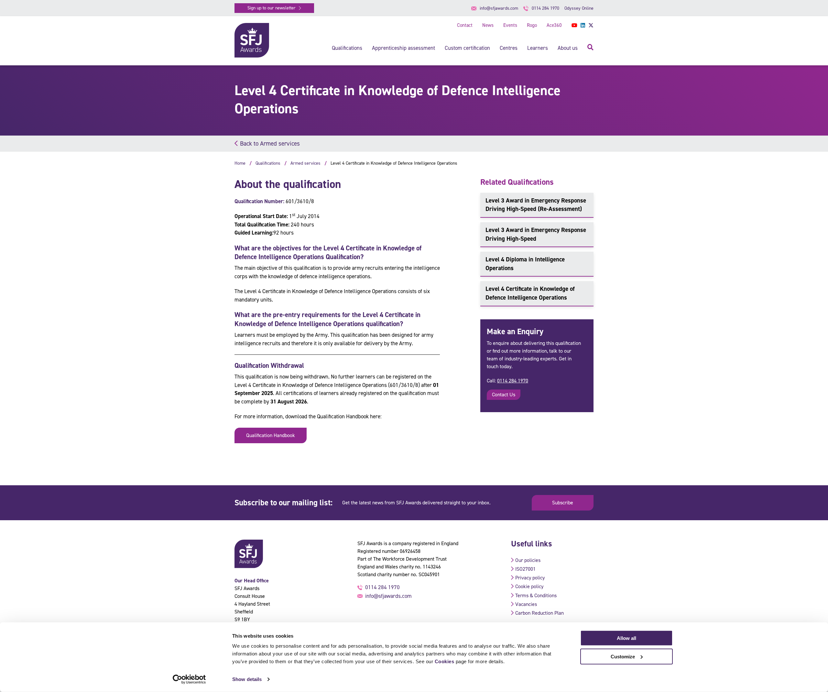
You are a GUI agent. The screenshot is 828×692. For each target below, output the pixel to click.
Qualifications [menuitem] (347, 47)
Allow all (626, 638)
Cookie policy (529, 586)
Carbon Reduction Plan (539, 613)
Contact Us (503, 394)
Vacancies (526, 604)
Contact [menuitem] (465, 25)
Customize (623, 656)
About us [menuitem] (568, 47)
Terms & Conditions (536, 595)
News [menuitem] (488, 25)
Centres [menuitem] (509, 47)
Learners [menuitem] (537, 47)
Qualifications (268, 163)
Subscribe (562, 502)
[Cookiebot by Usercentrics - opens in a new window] (189, 679)
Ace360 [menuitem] (554, 25)
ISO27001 (525, 569)
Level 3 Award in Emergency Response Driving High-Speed (535, 234)
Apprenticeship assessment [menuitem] (403, 47)
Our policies (527, 560)
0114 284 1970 (512, 380)
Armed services (305, 163)
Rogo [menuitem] (532, 25)
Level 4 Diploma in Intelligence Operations (525, 263)
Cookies (444, 661)
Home (239, 163)
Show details (247, 679)
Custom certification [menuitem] (467, 47)
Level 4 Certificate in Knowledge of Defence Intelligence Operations (530, 293)
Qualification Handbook (270, 435)
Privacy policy (530, 577)
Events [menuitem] (510, 25)
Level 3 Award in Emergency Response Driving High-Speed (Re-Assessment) (535, 204)
